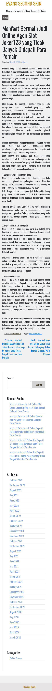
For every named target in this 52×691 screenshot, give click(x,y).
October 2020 (16, 602)
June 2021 (14, 561)
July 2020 (14, 617)
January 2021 (16, 586)
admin (24, 62)
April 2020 (14, 632)
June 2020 (14, 622)
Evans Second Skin (23, 3)
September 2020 (17, 607)
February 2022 (16, 521)
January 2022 (16, 526)
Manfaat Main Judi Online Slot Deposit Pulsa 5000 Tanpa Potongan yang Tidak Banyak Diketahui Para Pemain (27, 456)
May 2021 (14, 566)
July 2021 (14, 556)
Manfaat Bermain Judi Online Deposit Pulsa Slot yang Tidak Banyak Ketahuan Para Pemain (27, 432)
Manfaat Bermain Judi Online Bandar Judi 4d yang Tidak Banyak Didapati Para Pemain (26, 420)
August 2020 (16, 612)
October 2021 (16, 541)
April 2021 (14, 571)
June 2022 (14, 500)
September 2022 (17, 485)
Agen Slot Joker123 (35, 333)
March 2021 (15, 576)
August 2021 (15, 551)
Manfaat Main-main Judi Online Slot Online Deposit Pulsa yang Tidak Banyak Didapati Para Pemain (27, 407)
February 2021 (16, 581)
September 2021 (17, 546)
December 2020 (17, 592)
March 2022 (15, 515)
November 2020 (17, 597)
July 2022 (14, 495)
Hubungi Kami (29, 687)
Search (10, 378)
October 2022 (16, 480)
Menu (5, 17)
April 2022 (14, 510)
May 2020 (14, 627)
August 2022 (15, 490)
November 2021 (17, 536)
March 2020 (15, 637)
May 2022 (14, 505)
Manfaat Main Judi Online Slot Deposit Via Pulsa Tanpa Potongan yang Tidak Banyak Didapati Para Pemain (27, 444)
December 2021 (17, 531)
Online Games (16, 333)
